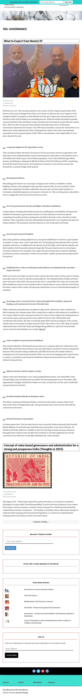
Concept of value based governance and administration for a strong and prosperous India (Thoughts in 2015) (41, 447)
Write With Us (37, 682)
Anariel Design (22, 693)
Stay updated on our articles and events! (23, 2)
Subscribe (11, 655)
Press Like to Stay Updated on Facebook (41, 564)
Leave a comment (10, 106)
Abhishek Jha (9, 103)
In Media (21, 682)
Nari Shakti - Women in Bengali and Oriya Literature (42, 607)
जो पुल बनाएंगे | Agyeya (30, 595)
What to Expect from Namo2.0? (23, 41)
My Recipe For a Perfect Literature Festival (38, 589)
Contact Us (51, 682)
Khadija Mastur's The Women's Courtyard (38, 601)
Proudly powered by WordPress (15, 690)
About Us (6, 682)
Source (42, 329)
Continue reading (46, 522)
